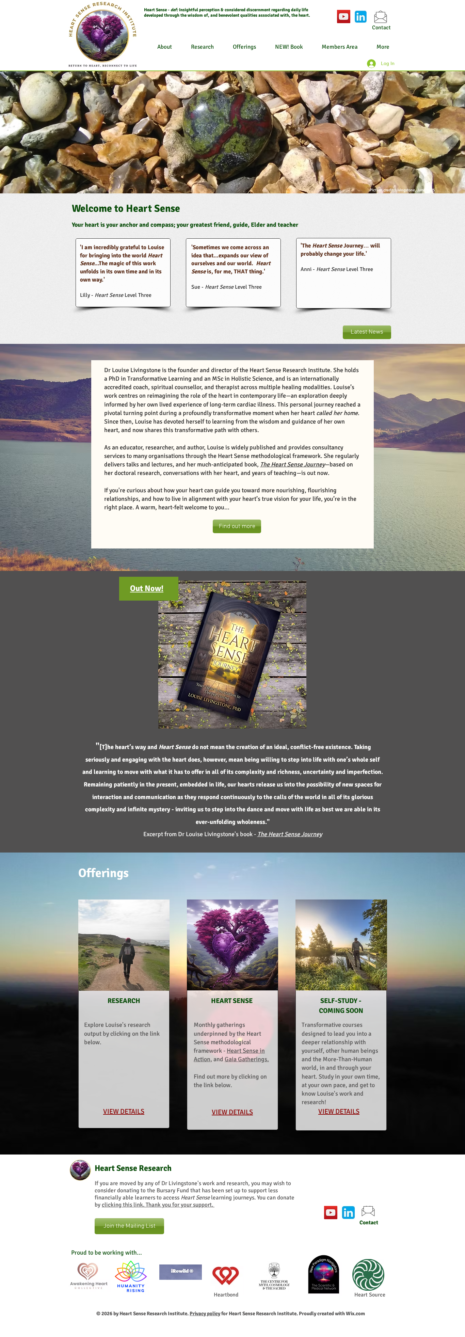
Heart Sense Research (133, 1168)
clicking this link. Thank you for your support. (158, 1204)
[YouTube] (343, 16)
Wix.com (355, 1313)
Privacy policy (205, 1313)
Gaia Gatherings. (247, 1059)
